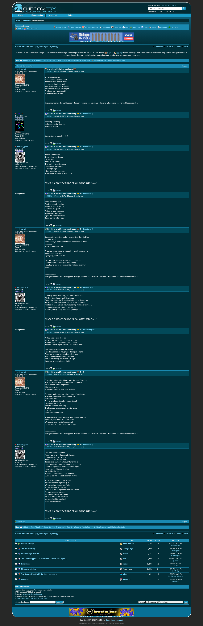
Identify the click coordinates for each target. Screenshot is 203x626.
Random (163, 27)
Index (178, 47)
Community (53, 15)
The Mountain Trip (28, 549)
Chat (146, 27)
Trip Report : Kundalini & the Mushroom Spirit (39, 574)
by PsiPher (175, 566)
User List (136, 27)
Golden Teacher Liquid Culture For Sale (109, 60)
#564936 (49, 116)
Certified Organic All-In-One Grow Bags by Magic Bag (69, 60)
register (119, 53)
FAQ (126, 27)
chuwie (125, 564)
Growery (174, 27)
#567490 (49, 374)
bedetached (88, 114)
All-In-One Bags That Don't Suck (35, 60)
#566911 (49, 196)
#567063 (49, 290)
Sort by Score (34, 598)
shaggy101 (127, 579)
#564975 (49, 149)
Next (186, 47)
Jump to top (21, 521)
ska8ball (126, 554)
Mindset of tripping (28, 569)
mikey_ (126, 574)
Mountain (24, 579)
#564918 (49, 71)
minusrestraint (128, 544)
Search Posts (75, 27)
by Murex (176, 561)
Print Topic (44, 598)
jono (124, 559)
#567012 (49, 231)
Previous (169, 47)
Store (154, 27)
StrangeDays (128, 549)
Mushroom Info (37, 15)
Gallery (70, 15)
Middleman (26, 594)
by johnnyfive (175, 545)
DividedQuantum (36, 594)
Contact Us (171, 11)
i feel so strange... (28, 544)
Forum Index (61, 27)
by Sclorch (175, 581)
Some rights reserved (114, 620)
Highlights (106, 27)
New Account (152, 11)
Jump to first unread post (25, 66)
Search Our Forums (169, 5)
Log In (162, 11)
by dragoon (176, 550)
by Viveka (175, 571)
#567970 (49, 447)
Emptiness (25, 564)
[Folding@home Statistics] (20, 132)
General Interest (21, 47)
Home (20, 15)
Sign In (20, 29)
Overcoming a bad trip (30, 554)
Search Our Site (154, 5)
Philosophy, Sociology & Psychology (44, 47)
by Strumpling (175, 555)
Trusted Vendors (91, 27)
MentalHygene (89, 330)
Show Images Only (22, 598)
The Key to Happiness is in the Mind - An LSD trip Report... (44, 559)
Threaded (159, 47)
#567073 (49, 332)
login (109, 53)
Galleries (117, 27)
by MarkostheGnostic (175, 576)
